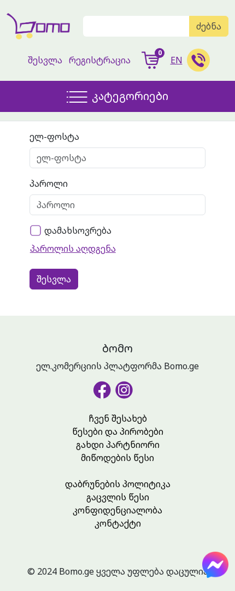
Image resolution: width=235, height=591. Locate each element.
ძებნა (208, 26)
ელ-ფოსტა (54, 137)
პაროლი (49, 184)
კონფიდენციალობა (117, 510)
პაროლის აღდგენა (73, 249)
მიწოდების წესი (117, 458)
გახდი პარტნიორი (118, 445)
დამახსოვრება (77, 230)
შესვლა (45, 60)
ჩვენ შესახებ (118, 418)
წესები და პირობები (117, 431)
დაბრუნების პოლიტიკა (118, 484)
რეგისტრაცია (100, 60)
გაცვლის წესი (117, 497)
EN (177, 60)
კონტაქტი (118, 523)
